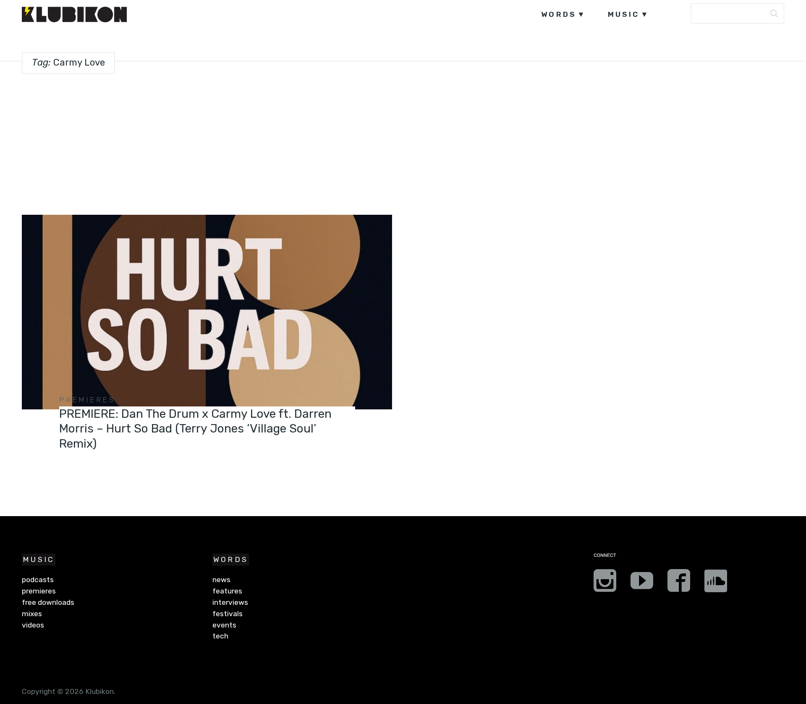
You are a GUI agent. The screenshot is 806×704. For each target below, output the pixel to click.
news (221, 579)
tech (220, 636)
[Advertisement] (403, 142)
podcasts (38, 579)
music (624, 14)
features (227, 591)
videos (33, 625)
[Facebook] (678, 583)
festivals (227, 613)
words (558, 14)
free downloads (48, 602)
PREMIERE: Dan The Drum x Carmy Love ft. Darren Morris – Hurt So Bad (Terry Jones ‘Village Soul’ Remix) (195, 429)
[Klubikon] (74, 14)
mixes (32, 613)
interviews (230, 602)
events (224, 625)
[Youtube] (642, 583)
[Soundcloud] (715, 583)
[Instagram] (605, 583)
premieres (87, 400)
